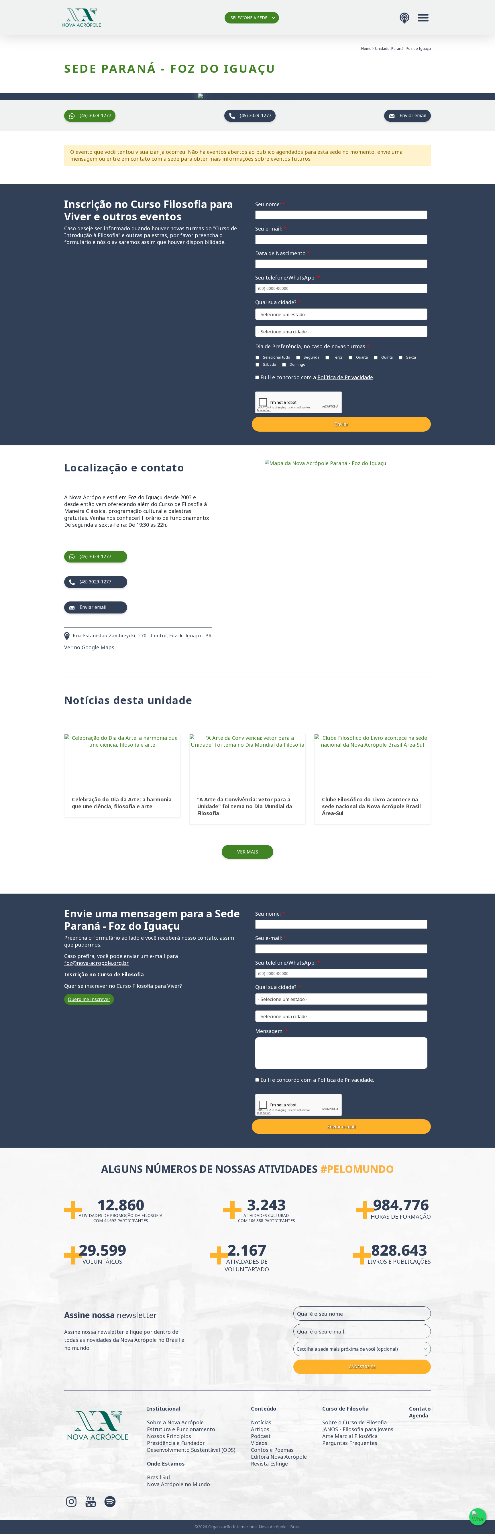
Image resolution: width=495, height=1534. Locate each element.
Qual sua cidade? (278, 302)
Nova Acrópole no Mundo (178, 1484)
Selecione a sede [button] (249, 17)
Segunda (311, 357)
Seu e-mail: (270, 228)
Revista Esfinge (269, 1463)
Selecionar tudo (276, 357)
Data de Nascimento (282, 253)
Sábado (269, 364)
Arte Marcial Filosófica (350, 1436)
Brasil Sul (158, 1477)
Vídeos (259, 1442)
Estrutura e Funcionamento (181, 1429)
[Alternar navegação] (423, 18)
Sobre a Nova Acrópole (175, 1422)
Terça (337, 357)
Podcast (261, 1436)
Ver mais (247, 852)
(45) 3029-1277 (95, 115)
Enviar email (413, 115)
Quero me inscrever (89, 999)
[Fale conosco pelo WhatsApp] (477, 1516)
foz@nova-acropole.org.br (96, 962)
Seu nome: (270, 204)
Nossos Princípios (169, 1436)
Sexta (410, 357)
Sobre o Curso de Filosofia (354, 1422)
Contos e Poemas (272, 1449)
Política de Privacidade (345, 377)
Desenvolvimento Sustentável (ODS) (191, 1449)
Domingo (297, 364)
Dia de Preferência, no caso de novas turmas (312, 346)
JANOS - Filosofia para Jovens (357, 1429)
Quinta (386, 357)
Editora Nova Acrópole (279, 1456)
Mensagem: (271, 1031)
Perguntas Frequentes (349, 1442)
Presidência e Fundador (176, 1442)
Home (366, 48)
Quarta (361, 357)
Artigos (260, 1429)
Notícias (261, 1422)
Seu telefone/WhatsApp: (287, 277)
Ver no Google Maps (89, 647)
